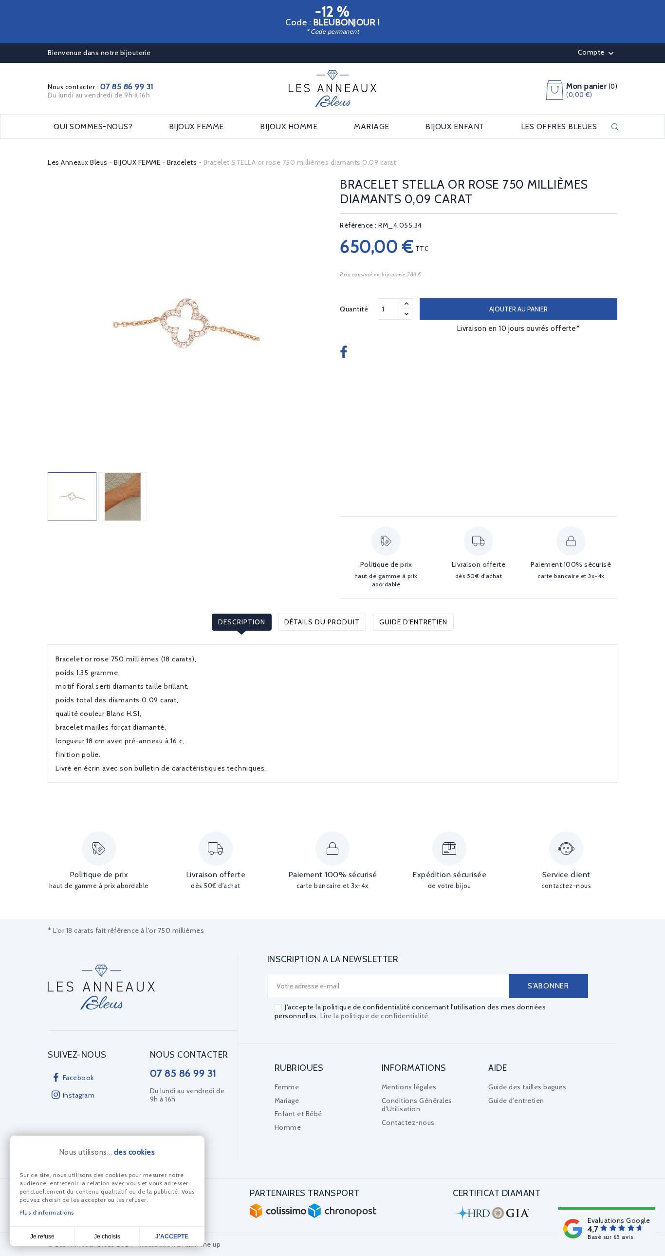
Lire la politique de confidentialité (374, 1015)
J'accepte (171, 1236)
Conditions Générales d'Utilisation (417, 1105)
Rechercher (615, 126)
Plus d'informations (46, 1212)
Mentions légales (409, 1086)
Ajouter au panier (518, 309)
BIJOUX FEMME (196, 126)
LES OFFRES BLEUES (559, 126)
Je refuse (42, 1236)
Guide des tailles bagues (527, 1086)
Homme (288, 1127)
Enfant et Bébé (298, 1113)
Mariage (287, 1100)
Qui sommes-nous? (93, 126)
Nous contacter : (100, 87)
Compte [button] (597, 53)
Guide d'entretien (413, 622)
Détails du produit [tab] (322, 622)
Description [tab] (241, 622)
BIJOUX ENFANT (454, 126)
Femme (287, 1086)
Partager (345, 353)
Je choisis (107, 1236)
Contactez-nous (408, 1122)
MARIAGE (371, 126)
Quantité (354, 309)
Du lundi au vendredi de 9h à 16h (99, 95)
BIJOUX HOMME (288, 126)
